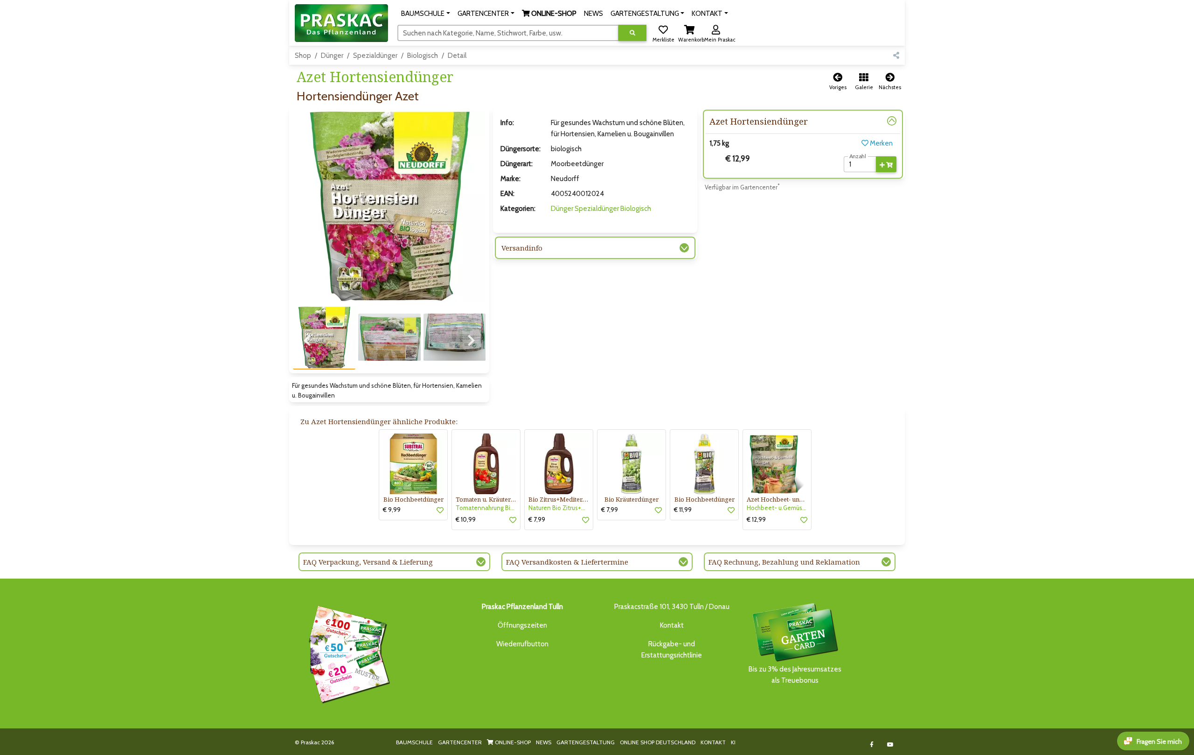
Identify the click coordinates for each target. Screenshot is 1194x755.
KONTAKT (713, 742)
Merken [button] (880, 143)
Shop (303, 55)
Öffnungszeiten (522, 625)
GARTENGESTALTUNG (585, 742)
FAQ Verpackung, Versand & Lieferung (368, 561)
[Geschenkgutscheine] (347, 653)
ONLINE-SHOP (512, 742)
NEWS (543, 742)
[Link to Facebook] (872, 744)
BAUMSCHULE (414, 742)
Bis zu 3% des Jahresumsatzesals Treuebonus (795, 675)
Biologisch (422, 55)
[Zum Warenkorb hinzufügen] (886, 164)
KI (733, 742)
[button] (425, 13)
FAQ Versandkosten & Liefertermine (567, 561)
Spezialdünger (375, 55)
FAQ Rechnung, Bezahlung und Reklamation (784, 561)
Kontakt (672, 625)
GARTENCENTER (460, 742)
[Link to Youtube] (890, 744)
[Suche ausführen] (632, 33)
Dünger (332, 55)
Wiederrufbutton (522, 644)
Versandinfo (521, 247)
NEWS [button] (593, 13)
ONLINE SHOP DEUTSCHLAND (657, 742)
